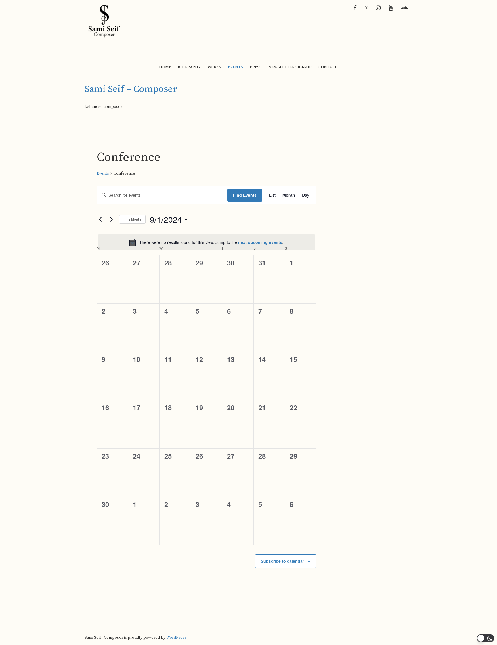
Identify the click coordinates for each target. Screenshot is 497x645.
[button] (485, 638)
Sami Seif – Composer (131, 89)
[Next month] (111, 219)
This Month (132, 219)
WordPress (176, 637)
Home (165, 67)
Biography (189, 67)
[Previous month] (100, 219)
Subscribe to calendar (282, 561)
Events (235, 67)
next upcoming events (260, 242)
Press (256, 67)
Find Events (245, 195)
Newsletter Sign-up (290, 67)
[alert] (206, 242)
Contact (327, 67)
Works (214, 67)
